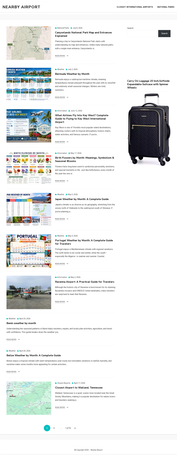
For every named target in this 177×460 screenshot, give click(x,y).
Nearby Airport (21, 7)
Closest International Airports (135, 7)
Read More (60, 56)
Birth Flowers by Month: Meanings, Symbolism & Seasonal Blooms (84, 159)
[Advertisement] (149, 58)
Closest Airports (63, 383)
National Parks (165, 7)
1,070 (68, 428)
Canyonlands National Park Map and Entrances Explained (83, 34)
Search (130, 28)
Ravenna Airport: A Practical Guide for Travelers (84, 282)
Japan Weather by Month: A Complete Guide (82, 199)
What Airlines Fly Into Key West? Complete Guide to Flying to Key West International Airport (81, 119)
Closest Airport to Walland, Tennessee (78, 387)
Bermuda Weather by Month (72, 74)
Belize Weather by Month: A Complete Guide (33, 355)
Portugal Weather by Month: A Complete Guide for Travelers (84, 242)
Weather (60, 69)
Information (62, 111)
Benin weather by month (21, 323)
